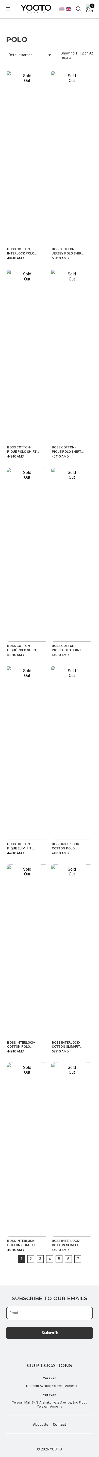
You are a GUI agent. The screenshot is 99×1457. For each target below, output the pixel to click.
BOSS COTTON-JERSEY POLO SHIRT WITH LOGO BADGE (67, 251)
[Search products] (78, 9)
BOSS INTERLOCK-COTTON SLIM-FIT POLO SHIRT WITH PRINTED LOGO (66, 1243)
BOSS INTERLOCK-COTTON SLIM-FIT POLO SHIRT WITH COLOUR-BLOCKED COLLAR (66, 1045)
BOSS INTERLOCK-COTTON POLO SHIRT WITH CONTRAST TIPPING (23, 1045)
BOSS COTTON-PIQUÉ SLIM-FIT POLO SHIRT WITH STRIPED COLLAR (21, 846)
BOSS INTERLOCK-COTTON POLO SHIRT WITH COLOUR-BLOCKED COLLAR (66, 846)
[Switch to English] (68, 9)
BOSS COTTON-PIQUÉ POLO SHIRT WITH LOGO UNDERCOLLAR (66, 449)
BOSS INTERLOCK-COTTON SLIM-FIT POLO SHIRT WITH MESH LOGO (21, 1243)
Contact (59, 1424)
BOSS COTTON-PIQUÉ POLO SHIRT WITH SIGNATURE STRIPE (22, 648)
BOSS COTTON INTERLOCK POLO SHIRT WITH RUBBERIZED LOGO (22, 251)
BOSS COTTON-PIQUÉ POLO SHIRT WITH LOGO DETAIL (22, 449)
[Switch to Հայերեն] (62, 9)
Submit (49, 1332)
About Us (40, 1424)
